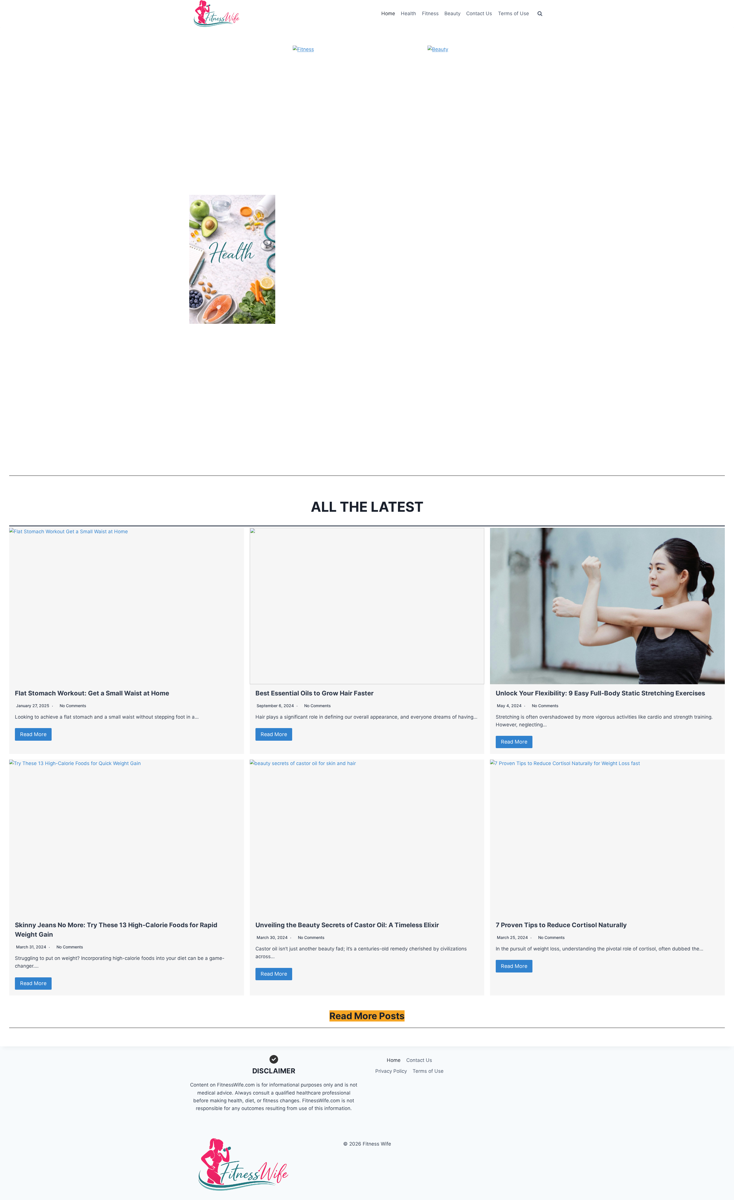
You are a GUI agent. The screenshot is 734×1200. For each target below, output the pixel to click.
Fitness (430, 13)
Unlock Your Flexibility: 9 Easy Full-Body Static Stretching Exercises (600, 693)
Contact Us (479, 13)
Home (388, 13)
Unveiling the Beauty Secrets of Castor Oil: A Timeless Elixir (347, 925)
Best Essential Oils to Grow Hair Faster (314, 693)
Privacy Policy (391, 1071)
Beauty (452, 13)
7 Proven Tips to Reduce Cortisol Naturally (561, 925)
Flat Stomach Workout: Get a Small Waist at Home (92, 693)
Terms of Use (513, 13)
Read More (33, 734)
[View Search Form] (540, 14)
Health (408, 13)
